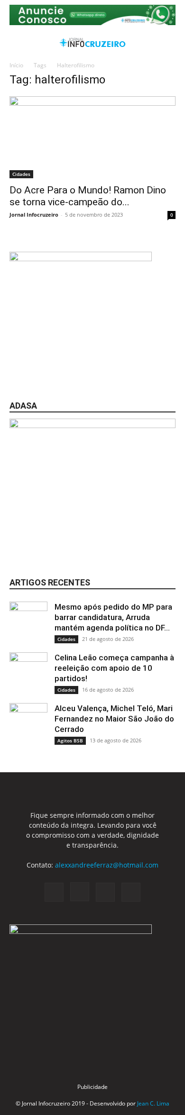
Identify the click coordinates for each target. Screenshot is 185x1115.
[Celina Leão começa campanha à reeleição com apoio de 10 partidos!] (28, 671)
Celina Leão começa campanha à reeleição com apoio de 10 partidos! (114, 668)
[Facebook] (54, 892)
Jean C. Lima (153, 1103)
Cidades (21, 174)
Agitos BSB (70, 740)
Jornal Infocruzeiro (33, 214)
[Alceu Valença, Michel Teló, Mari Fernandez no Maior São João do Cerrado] (28, 722)
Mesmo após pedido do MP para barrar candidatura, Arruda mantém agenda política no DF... (113, 617)
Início (16, 65)
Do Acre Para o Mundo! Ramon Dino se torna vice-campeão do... (87, 196)
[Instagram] (79, 891)
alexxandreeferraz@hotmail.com (106, 864)
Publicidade (92, 1087)
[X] (105, 892)
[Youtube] (130, 892)
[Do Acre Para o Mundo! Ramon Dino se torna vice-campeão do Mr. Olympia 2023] (92, 137)
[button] (16, 42)
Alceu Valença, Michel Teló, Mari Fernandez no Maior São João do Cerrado (114, 719)
